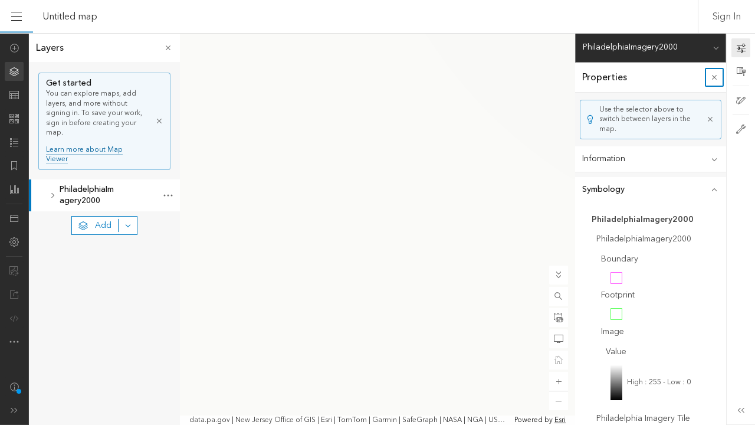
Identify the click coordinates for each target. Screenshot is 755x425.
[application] (377, 229)
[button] (558, 296)
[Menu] (16, 16)
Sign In (727, 16)
